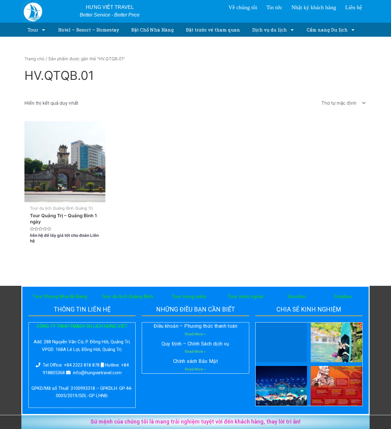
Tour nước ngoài (245, 296)
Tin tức (274, 7)
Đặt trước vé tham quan (213, 30)
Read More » (195, 334)
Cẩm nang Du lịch (327, 30)
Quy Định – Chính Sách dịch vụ (195, 344)
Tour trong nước (188, 296)
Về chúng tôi (242, 7)
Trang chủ (34, 58)
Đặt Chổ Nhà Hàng (152, 30)
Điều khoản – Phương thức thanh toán (195, 326)
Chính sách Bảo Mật (195, 361)
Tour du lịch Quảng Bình (127, 296)
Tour (32, 30)
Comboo (343, 296)
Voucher (296, 296)
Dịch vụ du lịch (269, 30)
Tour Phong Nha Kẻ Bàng (60, 296)
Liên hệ (353, 7)
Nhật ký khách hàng (313, 7)
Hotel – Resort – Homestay (88, 30)
